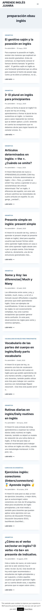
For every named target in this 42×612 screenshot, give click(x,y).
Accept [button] (20, 609)
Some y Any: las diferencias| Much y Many (18, 279)
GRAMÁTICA (9, 35)
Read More (28, 609)
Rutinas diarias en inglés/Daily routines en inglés (19, 414)
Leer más (9, 79)
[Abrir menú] (38, 4)
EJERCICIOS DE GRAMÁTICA (14, 468)
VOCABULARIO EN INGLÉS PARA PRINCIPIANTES (20, 338)
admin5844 (11, 48)
